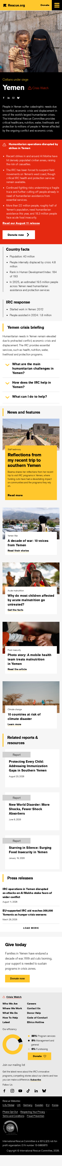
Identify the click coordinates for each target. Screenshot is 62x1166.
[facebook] (4, 98)
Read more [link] (15, 495)
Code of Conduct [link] (37, 1017)
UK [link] (19, 1105)
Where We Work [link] (12, 1008)
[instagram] (12, 1091)
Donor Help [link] (34, 1012)
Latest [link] (6, 1022)
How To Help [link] (10, 1017)
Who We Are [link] (10, 1003)
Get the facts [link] (15, 609)
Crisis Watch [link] (14, 996)
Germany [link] (27, 1105)
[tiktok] (28, 1091)
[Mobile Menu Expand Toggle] (57, 5)
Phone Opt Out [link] (10, 1111)
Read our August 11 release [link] (21, 223)
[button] (19, 234)
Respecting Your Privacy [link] (32, 1111)
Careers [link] (31, 1003)
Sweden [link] (39, 1105)
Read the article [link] (17, 669)
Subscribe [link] (35, 1079)
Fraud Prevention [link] (35, 1115)
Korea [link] (55, 1105)
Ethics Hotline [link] (35, 1022)
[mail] (13, 98)
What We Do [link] (10, 1012)
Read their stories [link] (18, 550)
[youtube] (20, 1091)
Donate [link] (45, 5)
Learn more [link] (14, 724)
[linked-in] (8, 98)
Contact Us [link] (33, 1008)
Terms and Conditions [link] (13, 1115)
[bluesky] (18, 98)
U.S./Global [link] (8, 1105)
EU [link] (47, 1105)
